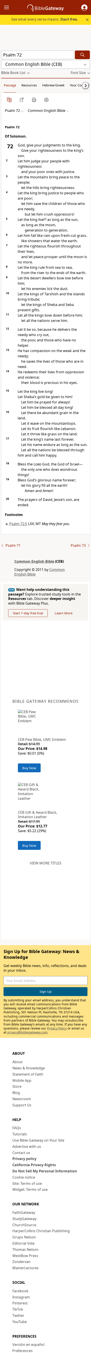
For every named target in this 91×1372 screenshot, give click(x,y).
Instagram (21, 1297)
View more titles (45, 863)
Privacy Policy (57, 1028)
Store (16, 1086)
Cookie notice (23, 1177)
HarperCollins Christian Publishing (41, 1230)
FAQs (16, 1127)
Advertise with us (26, 1146)
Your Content (79, 85)
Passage (10, 85)
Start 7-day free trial (28, 613)
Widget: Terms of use (30, 1189)
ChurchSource (24, 1224)
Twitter (18, 1315)
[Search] (82, 55)
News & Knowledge (28, 1068)
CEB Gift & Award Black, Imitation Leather (37, 814)
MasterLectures (25, 1267)
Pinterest (20, 1303)
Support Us (21, 1105)
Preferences (22, 1350)
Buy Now (29, 768)
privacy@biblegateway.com (27, 1032)
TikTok (17, 1309)
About (17, 1061)
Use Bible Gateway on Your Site (38, 1140)
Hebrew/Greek (53, 85)
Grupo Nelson (24, 1237)
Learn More (63, 613)
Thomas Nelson (25, 1249)
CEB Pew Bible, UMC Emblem (42, 739)
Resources (29, 85)
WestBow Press (25, 1255)
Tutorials (19, 1134)
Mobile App (21, 1080)
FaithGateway (23, 1212)
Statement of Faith (27, 1074)
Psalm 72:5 (18, 523)
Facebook (20, 1290)
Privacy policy (24, 1158)
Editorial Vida (23, 1243)
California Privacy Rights (34, 1164)
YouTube (19, 1321)
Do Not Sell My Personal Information (44, 1171)
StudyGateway (24, 1218)
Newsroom (21, 1098)
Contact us (21, 1152)
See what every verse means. (44, 19)
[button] (84, 7)
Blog (16, 1092)
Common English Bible (34, 561)
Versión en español (28, 1344)
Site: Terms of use (27, 1183)
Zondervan (21, 1261)
